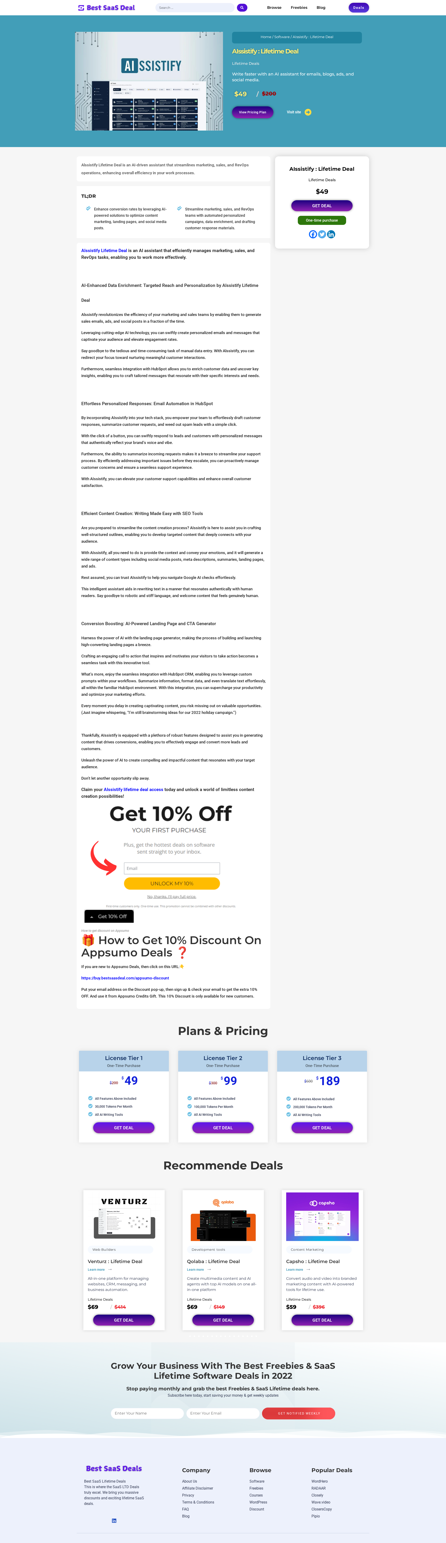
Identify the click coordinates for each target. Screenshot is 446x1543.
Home (266, 37)
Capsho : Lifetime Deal (313, 1261)
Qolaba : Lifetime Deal (213, 1261)
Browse (274, 7)
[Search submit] (242, 8)
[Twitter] (322, 234)
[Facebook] (313, 234)
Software (282, 37)
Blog (321, 7)
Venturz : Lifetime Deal (115, 1261)
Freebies (299, 7)
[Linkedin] (331, 234)
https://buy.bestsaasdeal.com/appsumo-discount (125, 978)
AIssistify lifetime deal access (133, 789)
